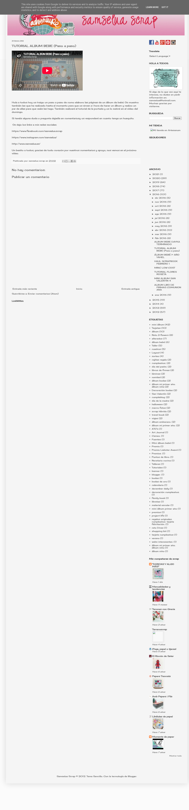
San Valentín (159, 394)
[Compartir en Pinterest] (74, 161)
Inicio (79, 289)
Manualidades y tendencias (161, 587)
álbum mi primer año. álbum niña (163, 385)
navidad (156, 377)
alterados (157, 338)
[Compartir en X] (69, 161)
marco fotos (159, 408)
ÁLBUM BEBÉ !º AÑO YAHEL (166, 255)
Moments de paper (163, 736)
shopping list (159, 531)
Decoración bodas (162, 390)
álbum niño (158, 551)
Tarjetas (156, 328)
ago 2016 (161, 214)
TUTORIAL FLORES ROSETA (165, 273)
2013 (156, 308)
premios (156, 512)
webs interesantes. (162, 541)
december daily (160, 488)
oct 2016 (161, 206)
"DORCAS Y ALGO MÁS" (163, 565)
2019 (156, 182)
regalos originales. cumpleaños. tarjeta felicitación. (163, 521)
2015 (156, 300)
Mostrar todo (175, 756)
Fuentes (156, 439)
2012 (156, 312)
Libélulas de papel (162, 716)
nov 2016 (161, 202)
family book (158, 498)
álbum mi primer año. (163, 425)
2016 (156, 194)
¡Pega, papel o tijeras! (164, 649)
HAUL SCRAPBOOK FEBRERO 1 (166, 262)
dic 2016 (161, 198)
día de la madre (160, 400)
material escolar (161, 505)
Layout (156, 352)
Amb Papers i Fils (162, 696)
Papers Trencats (161, 676)
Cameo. (156, 436)
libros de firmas (161, 370)
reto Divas (157, 527)
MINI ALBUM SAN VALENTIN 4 (165, 279)
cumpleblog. (158, 397)
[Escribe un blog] (66, 161)
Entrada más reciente (25, 289)
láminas (156, 373)
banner (156, 471)
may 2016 (161, 226)
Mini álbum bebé (161, 443)
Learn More (152, 7)
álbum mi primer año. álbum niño (163, 546)
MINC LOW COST (164, 267)
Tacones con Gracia (163, 609)
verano (155, 538)
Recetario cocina (161, 460)
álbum (155, 331)
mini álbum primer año (164, 508)
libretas (156, 501)
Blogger (132, 776)
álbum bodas (159, 380)
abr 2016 (161, 230)
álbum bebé (158, 342)
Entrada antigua (131, 289)
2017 (156, 190)
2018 (156, 186)
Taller (155, 345)
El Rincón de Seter (163, 656)
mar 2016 (161, 234)
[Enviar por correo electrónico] (63, 161)
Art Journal (158, 432)
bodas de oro (159, 481)
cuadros (156, 349)
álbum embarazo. (161, 422)
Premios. (157, 453)
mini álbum (158, 324)
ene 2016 (161, 295)
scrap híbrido (159, 411)
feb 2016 (161, 238)
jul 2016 (160, 218)
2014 (156, 304)
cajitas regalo (159, 359)
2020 (156, 178)
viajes (155, 418)
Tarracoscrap (159, 629)
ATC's (155, 429)
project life (158, 515)
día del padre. (159, 366)
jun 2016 (161, 222)
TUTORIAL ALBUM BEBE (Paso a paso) (44, 46)
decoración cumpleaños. (165, 492)
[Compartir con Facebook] (71, 161)
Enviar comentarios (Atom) (43, 293)
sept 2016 (161, 210)
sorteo (155, 356)
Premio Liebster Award (165, 450)
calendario (158, 485)
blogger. (156, 474)
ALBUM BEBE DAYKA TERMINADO (167, 242)
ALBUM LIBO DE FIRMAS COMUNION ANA (167, 287)
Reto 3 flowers (160, 335)
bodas (155, 478)
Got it (165, 7)
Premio (156, 446)
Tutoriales (157, 467)
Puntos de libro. (161, 457)
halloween (157, 404)
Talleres (156, 464)
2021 (156, 174)
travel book (158, 414)
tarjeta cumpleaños (162, 534)
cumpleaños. (159, 363)
